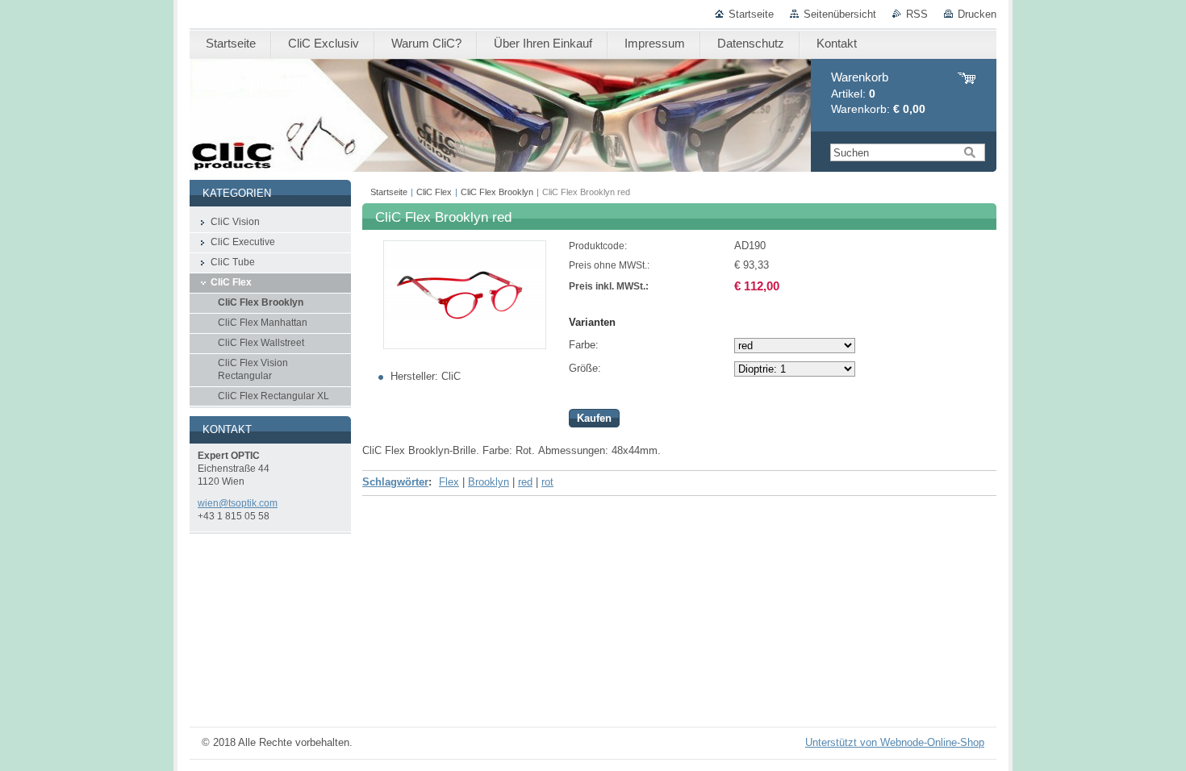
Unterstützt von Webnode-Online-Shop (894, 742)
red (525, 482)
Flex (449, 482)
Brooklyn (488, 482)
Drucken (977, 14)
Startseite (751, 14)
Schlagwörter (395, 482)
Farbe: (584, 345)
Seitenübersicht (840, 14)
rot (547, 482)
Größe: (585, 368)
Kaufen (594, 418)
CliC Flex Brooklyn (497, 192)
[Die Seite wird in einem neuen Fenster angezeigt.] (464, 346)
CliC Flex (434, 192)
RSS (917, 14)
